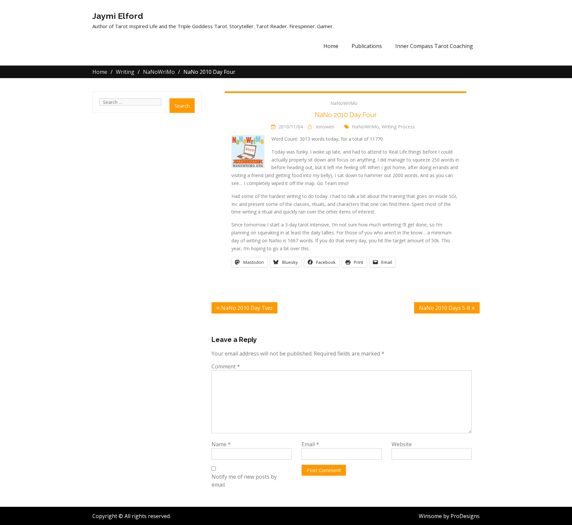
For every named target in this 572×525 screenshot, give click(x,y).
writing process (398, 126)
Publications (367, 46)
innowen (325, 126)
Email (310, 444)
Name (221, 444)
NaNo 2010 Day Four (346, 115)
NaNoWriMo (344, 103)
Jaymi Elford (117, 16)
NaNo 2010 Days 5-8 (444, 307)
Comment (226, 366)
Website (402, 444)
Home (330, 46)
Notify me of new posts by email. (244, 480)
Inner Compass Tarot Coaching (434, 46)
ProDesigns (465, 516)
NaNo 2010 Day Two (246, 307)
